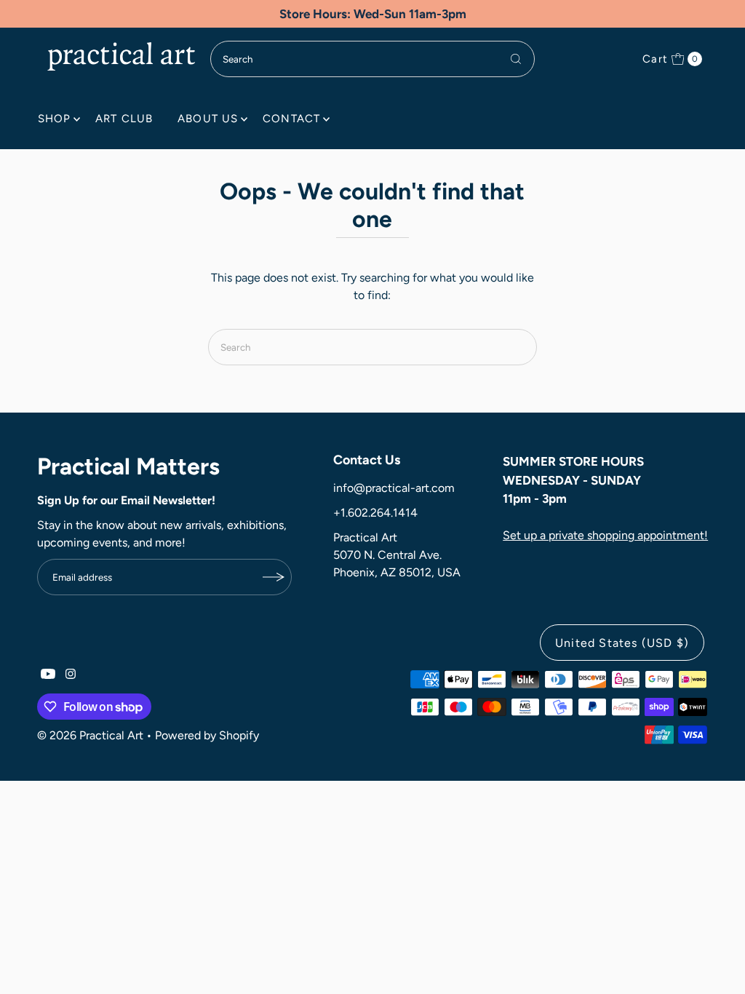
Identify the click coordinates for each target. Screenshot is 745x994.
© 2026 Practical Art (90, 735)
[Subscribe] (273, 577)
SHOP (54, 118)
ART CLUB (124, 118)
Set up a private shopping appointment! (605, 535)
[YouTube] (48, 675)
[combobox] (372, 59)
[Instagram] (70, 675)
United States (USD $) (622, 643)
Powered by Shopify (207, 735)
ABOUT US (208, 118)
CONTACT (291, 118)
